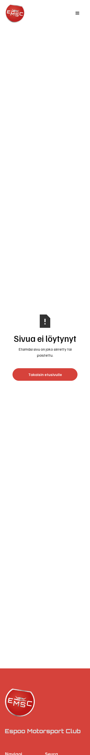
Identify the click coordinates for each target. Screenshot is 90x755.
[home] (24, 13)
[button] (77, 13)
